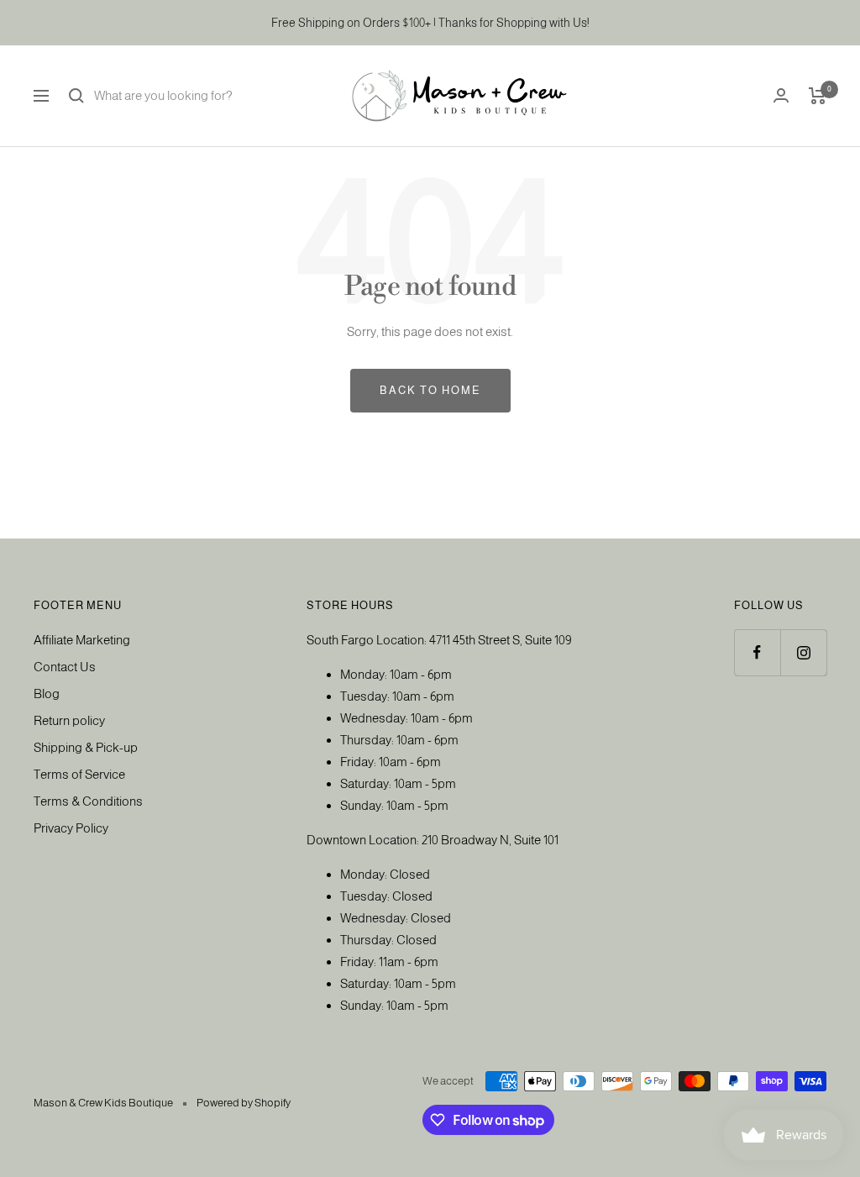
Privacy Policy (71, 828)
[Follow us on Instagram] (803, 652)
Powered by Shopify (244, 1102)
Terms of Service (79, 774)
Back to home (430, 390)
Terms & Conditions (88, 801)
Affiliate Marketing (82, 640)
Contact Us (65, 666)
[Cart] (817, 95)
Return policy (69, 720)
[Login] (781, 95)
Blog (47, 693)
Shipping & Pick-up (86, 747)
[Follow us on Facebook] (757, 652)
